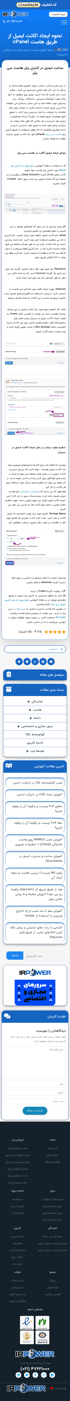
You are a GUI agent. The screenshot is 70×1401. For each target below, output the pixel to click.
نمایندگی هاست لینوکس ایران (52, 1243)
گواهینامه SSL (35, 735)
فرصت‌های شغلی (17, 1294)
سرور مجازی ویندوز (52, 1206)
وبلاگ (52, 1280)
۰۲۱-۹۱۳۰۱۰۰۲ (14, 21)
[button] (51, 661)
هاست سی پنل (53, 134)
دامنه (37, 718)
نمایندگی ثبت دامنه (52, 1236)
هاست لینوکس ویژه (17, 1175)
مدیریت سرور (17, 1206)
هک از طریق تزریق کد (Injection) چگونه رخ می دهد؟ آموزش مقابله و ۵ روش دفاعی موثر (36, 894)
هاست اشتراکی (28, 491)
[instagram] (44, 1375)
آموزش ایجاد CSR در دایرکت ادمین (39, 795)
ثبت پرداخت (17, 1287)
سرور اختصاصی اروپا (52, 1219)
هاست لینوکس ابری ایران (17, 1155)
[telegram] (52, 1375)
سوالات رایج (17, 1257)
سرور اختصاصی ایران (52, 1213)
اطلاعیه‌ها (17, 1243)
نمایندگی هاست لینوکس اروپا (52, 1250)
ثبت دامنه (52, 1148)
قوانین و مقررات (53, 1294)
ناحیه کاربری (35, 743)
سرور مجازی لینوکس (52, 1199)
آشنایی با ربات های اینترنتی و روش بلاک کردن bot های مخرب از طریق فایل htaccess (36, 932)
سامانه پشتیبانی (17, 1250)
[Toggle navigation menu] (64, 22)
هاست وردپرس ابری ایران (17, 1162)
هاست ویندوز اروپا (17, 1182)
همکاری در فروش (17, 1301)
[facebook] (35, 1375)
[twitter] (27, 1375)
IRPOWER (61, 617)
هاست (37, 710)
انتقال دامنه (52, 1155)
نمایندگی (37, 702)
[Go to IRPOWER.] (61, 50)
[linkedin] (18, 1375)
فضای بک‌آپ (17, 1213)
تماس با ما (17, 1264)
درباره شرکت (17, 1280)
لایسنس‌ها (17, 1199)
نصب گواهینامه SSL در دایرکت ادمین (37, 783)
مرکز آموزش (52, 1287)
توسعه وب (37, 751)
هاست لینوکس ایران (17, 1148)
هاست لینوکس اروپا (18, 1168)
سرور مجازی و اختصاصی (37, 726)
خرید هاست (19, 609)
